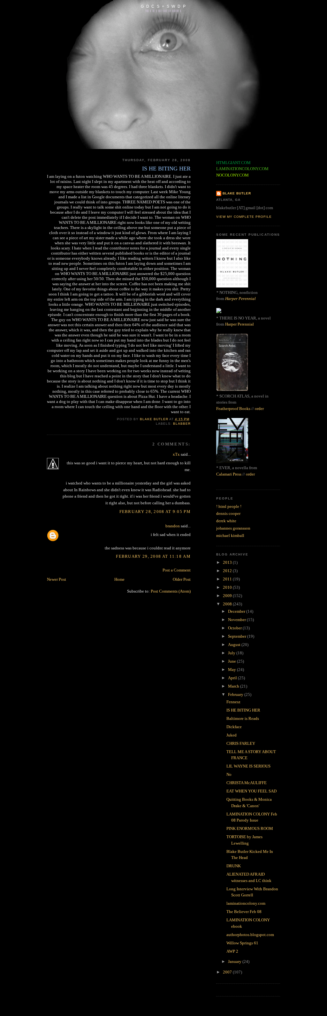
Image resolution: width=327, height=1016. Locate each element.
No (229, 774)
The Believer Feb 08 (244, 911)
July (232, 652)
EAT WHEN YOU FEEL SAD (251, 791)
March (234, 686)
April (233, 677)
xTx (176, 454)
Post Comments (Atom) (171, 591)
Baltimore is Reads (242, 718)
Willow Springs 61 (242, 943)
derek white (226, 520)
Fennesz (233, 701)
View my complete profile (244, 216)
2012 (228, 570)
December (237, 611)
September (237, 636)
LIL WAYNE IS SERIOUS (248, 766)
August (234, 644)
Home (119, 579)
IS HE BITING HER (243, 710)
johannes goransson (233, 528)
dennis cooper (228, 513)
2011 (228, 579)
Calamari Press (228, 474)
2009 (228, 595)
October (235, 628)
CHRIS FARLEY (240, 743)
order (259, 408)
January (235, 961)
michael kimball (230, 535)
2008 (228, 604)
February (236, 694)
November (237, 619)
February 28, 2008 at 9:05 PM (155, 511)
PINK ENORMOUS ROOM (249, 828)
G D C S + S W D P (163, 6)
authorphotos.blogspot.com (250, 934)
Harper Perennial (240, 298)
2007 (228, 972)
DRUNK (233, 865)
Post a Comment (177, 570)
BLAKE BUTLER (237, 193)
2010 (228, 587)
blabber (182, 423)
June (232, 661)
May (232, 669)
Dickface (234, 726)
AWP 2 (232, 951)
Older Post (182, 579)
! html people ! (228, 506)
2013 (228, 562)
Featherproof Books (233, 408)
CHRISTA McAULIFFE (246, 782)
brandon (172, 526)
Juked (231, 735)
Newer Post (56, 579)
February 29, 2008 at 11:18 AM (153, 556)
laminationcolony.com (245, 903)
